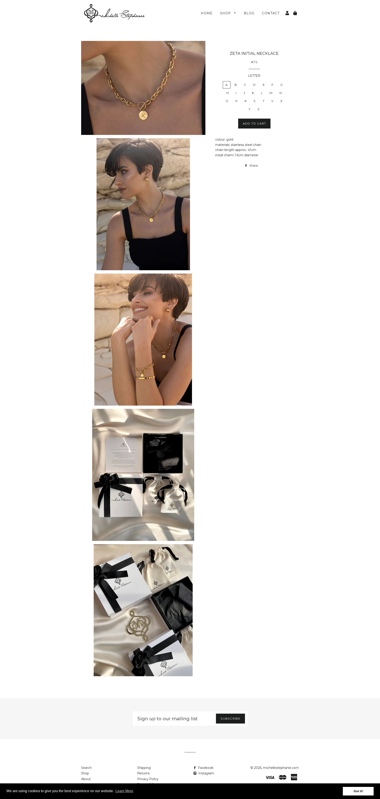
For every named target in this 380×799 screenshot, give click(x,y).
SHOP (226, 13)
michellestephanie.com (281, 768)
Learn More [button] (124, 791)
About (86, 779)
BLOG (249, 13)
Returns (143, 773)
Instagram (205, 773)
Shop (85, 773)
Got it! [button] (358, 791)
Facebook (205, 768)
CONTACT (271, 13)
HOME (207, 13)
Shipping (144, 768)
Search (86, 768)
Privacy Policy (148, 779)
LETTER (254, 76)
